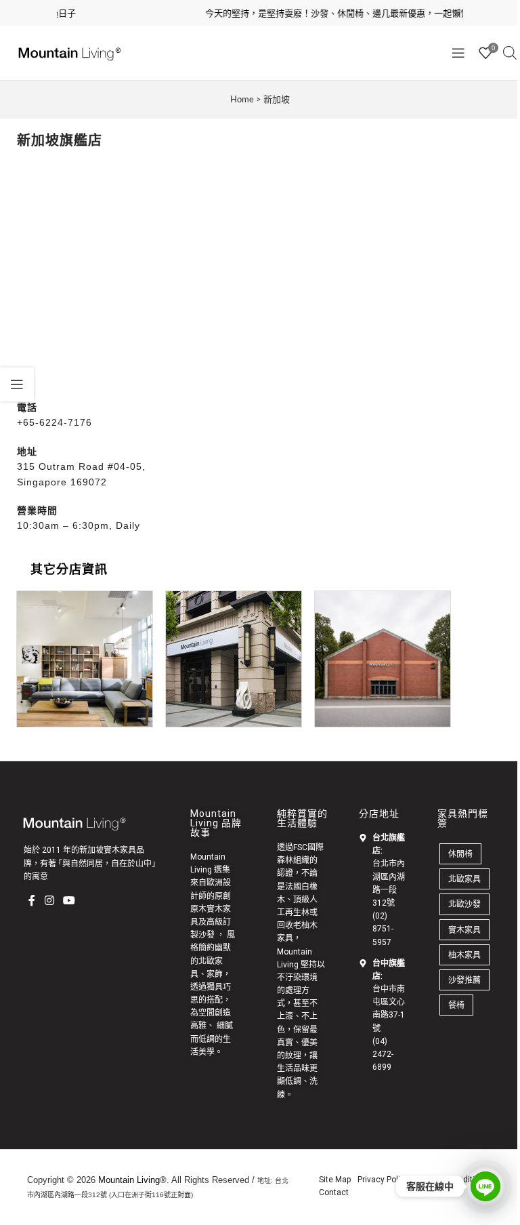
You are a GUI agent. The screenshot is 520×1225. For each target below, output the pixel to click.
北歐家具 (464, 879)
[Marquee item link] (332, 13)
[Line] (485, 1186)
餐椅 (456, 1005)
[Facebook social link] (32, 900)
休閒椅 (460, 854)
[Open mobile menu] (458, 52)
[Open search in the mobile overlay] (510, 52)
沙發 (206, 935)
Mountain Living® (132, 1180)
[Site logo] (67, 52)
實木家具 (464, 930)
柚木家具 (464, 955)
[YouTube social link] (68, 900)
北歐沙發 (464, 904)
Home (242, 99)
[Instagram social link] (49, 900)
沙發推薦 (464, 980)
